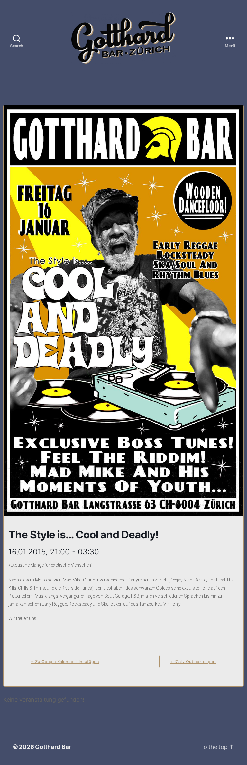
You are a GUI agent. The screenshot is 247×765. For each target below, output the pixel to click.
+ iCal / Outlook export (193, 661)
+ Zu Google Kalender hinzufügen (65, 661)
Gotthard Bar (53, 746)
